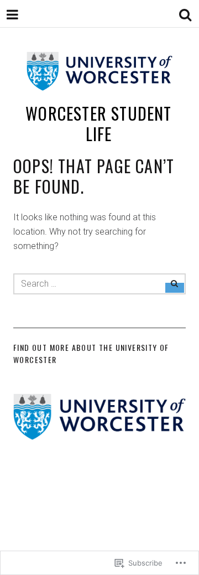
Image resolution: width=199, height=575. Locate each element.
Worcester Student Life (98, 124)
